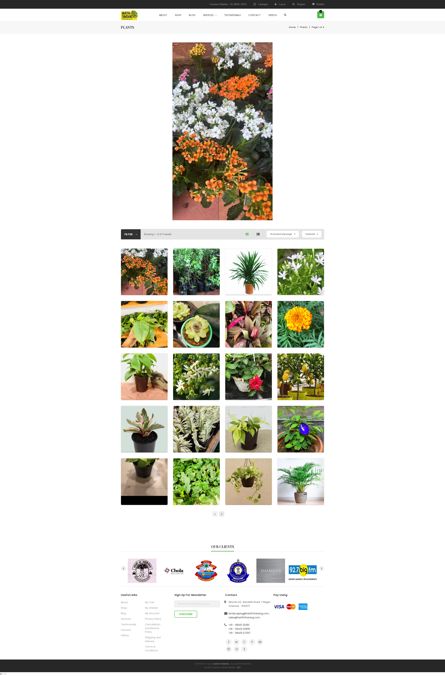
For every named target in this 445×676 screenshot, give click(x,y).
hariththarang (221, 663)
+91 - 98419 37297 (239, 633)
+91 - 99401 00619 (239, 629)
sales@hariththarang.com (244, 617)
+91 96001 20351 (238, 4)
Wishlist (320, 4)
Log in (282, 4)
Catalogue (262, 4)
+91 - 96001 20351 (239, 625)
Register (301, 4)
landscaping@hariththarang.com (249, 613)
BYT (239, 667)
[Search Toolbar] (285, 15)
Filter (128, 234)
